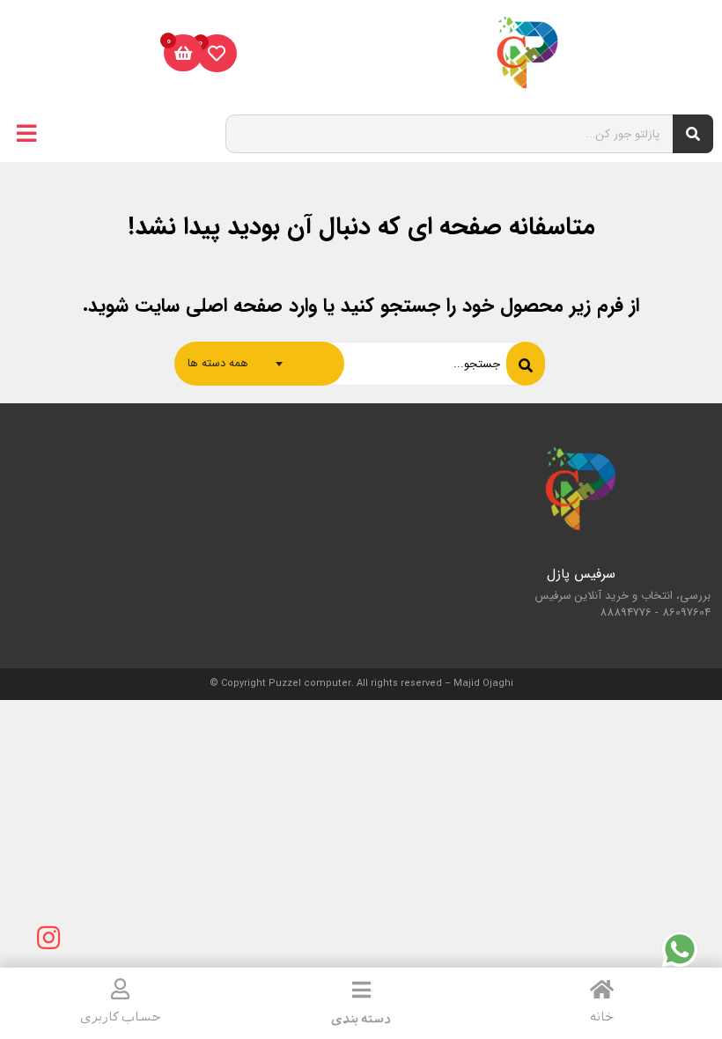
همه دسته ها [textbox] (218, 363)
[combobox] (259, 364)
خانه (602, 1017)
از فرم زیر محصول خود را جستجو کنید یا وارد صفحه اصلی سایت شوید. (361, 306)
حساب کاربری (120, 1017)
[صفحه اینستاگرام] (48, 938)
